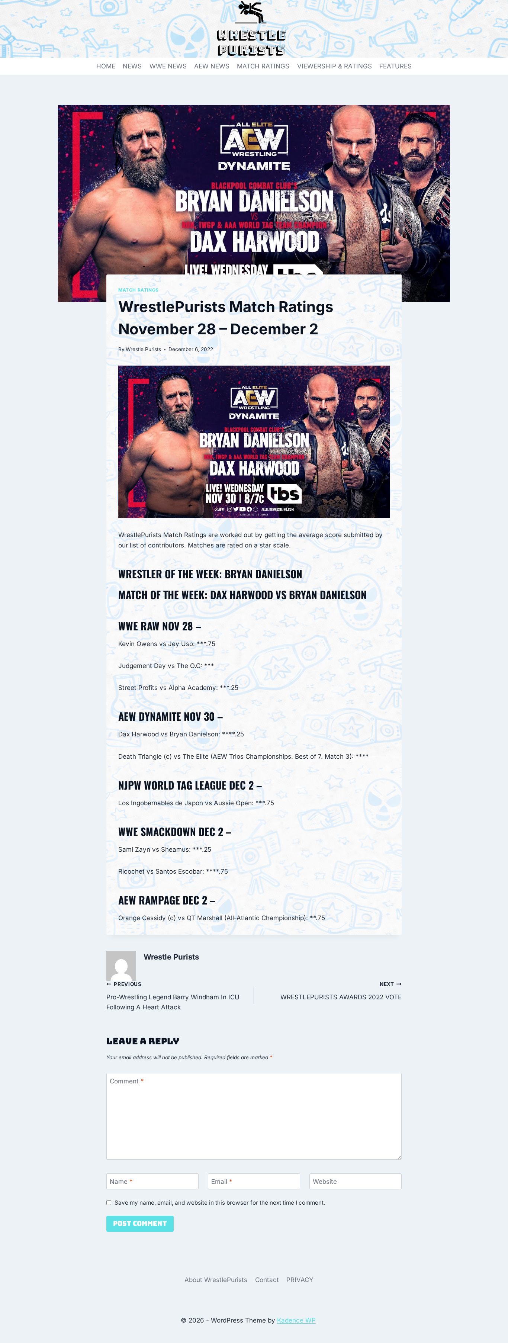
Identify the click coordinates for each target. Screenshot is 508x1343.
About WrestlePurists (215, 1279)
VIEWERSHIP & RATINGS (334, 66)
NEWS (132, 66)
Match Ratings (138, 290)
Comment (127, 1081)
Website (325, 1181)
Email (221, 1181)
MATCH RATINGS (263, 66)
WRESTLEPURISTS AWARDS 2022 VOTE (341, 991)
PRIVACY (300, 1279)
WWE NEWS (168, 66)
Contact (267, 1279)
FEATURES (395, 66)
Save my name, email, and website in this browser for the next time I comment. (220, 1202)
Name (121, 1181)
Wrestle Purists (143, 349)
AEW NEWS (211, 66)
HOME (105, 66)
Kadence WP (296, 1320)
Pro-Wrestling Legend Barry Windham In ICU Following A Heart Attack (172, 996)
